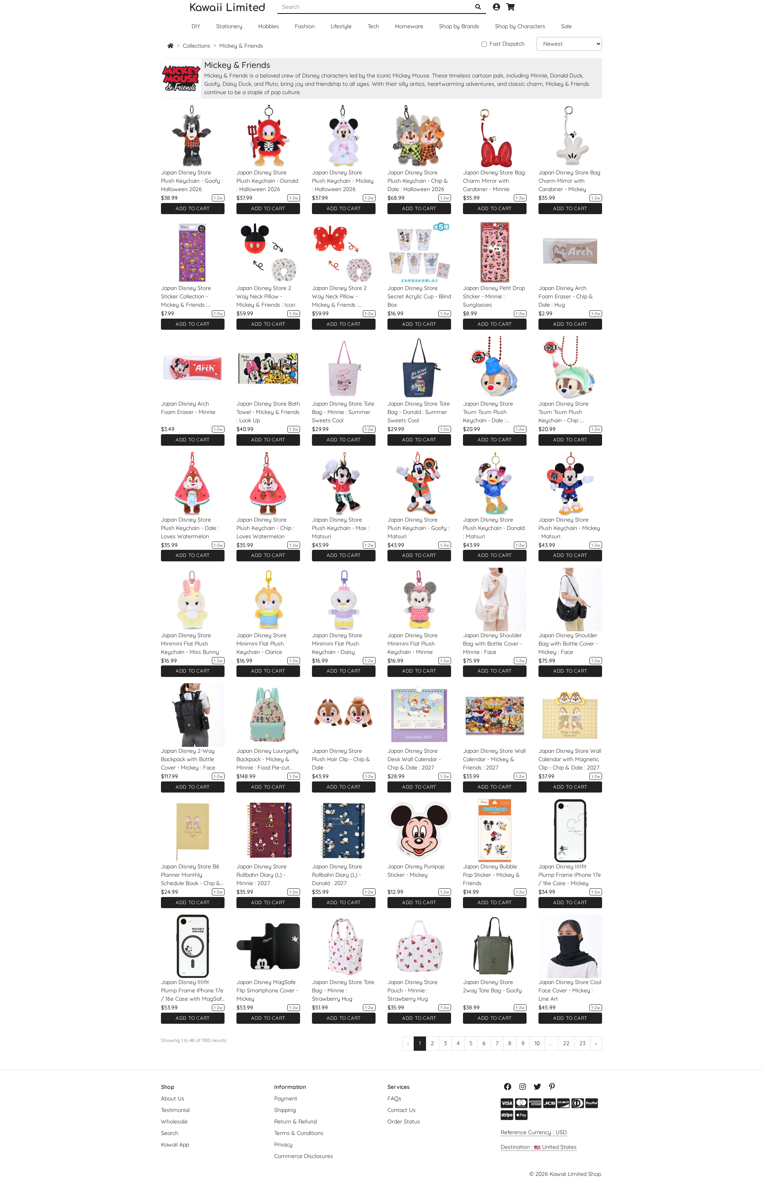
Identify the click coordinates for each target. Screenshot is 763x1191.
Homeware (409, 26)
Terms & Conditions (298, 1133)
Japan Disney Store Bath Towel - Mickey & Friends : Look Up (268, 412)
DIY (196, 26)
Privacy (283, 1144)
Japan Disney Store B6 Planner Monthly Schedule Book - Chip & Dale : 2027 (190, 875)
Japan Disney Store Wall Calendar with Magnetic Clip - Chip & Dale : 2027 (569, 759)
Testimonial (175, 1110)
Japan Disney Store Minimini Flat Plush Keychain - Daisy (337, 643)
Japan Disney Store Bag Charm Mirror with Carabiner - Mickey (569, 181)
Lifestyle (341, 26)
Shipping (285, 1110)
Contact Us (401, 1110)
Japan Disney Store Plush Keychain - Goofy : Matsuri (418, 528)
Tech (373, 26)
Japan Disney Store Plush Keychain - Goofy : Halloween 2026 (192, 181)
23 (582, 1043)
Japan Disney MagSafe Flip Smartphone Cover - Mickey (267, 990)
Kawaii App (175, 1144)
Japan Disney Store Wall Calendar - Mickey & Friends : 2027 (494, 759)
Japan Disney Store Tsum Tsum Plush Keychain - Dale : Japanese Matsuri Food (493, 412)
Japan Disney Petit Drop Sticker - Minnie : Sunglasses (494, 296)
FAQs (394, 1098)
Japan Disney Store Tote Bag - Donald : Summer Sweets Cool (418, 412)
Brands (459, 26)
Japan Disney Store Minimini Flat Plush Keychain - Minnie (412, 643)
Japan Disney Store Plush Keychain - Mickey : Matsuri (569, 528)
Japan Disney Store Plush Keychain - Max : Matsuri (340, 528)
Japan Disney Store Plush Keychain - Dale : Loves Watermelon (190, 528)
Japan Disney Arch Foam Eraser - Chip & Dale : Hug (565, 296)
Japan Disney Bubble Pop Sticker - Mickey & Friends (491, 875)
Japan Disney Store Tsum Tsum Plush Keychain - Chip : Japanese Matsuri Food (568, 412)
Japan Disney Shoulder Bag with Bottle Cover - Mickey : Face (568, 643)
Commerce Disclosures (303, 1156)
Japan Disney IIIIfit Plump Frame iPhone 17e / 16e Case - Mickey (569, 875)
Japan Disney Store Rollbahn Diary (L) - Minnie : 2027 (261, 875)
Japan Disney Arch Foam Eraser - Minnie (188, 408)
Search (169, 1133)
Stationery (229, 26)
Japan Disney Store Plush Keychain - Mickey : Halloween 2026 (343, 181)
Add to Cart (193, 208)
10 (537, 1043)
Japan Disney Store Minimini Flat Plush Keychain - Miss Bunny (190, 643)
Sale (566, 26)
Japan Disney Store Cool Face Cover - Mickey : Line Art (569, 990)
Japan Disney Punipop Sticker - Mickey (415, 870)
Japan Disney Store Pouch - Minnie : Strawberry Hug (412, 990)
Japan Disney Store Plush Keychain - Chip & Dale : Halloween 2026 (417, 181)
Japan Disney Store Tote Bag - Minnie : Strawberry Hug (343, 990)
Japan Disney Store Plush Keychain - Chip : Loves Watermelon (265, 528)
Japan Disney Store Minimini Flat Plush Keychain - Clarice (261, 643)
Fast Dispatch (507, 43)
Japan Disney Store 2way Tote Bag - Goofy (492, 986)
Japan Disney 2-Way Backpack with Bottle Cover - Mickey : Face (188, 759)
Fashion (305, 26)
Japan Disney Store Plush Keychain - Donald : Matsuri (494, 528)
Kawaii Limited (227, 8)
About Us (172, 1098)
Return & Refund (295, 1121)
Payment (285, 1098)
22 (566, 1043)
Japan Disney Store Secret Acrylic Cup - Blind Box (419, 296)
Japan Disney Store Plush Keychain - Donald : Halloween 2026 (267, 181)
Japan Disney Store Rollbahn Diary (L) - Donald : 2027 (337, 875)
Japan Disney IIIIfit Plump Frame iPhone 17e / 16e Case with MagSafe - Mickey (193, 990)
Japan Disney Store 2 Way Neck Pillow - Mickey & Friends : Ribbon (339, 296)
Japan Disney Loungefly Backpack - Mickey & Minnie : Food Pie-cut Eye (267, 759)
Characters (520, 26)
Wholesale (174, 1121)
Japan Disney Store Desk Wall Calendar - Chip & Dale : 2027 (414, 759)
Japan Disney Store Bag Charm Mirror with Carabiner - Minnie (494, 181)
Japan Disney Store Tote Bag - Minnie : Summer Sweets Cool (343, 412)
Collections (196, 45)
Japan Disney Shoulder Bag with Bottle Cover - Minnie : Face (492, 643)
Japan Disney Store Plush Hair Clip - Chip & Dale (341, 759)
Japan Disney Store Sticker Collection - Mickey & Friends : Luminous (186, 296)
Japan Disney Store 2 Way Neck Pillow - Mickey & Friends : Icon (265, 296)
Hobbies (268, 26)
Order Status (403, 1121)
